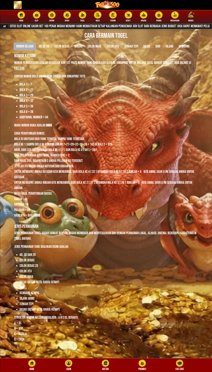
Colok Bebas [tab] (61, 46)
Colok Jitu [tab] (113, 46)
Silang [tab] (169, 46)
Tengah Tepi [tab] (131, 46)
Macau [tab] (78, 46)
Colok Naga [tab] (94, 46)
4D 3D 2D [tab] (44, 46)
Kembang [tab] (184, 46)
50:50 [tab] (146, 46)
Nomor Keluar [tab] (24, 46)
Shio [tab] (157, 46)
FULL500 (19, 68)
